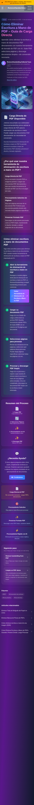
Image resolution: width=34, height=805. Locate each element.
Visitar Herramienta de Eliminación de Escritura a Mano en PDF (19, 295)
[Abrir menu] (2, 8)
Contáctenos (17, 477)
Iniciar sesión (29, 8)
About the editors (12, 80)
